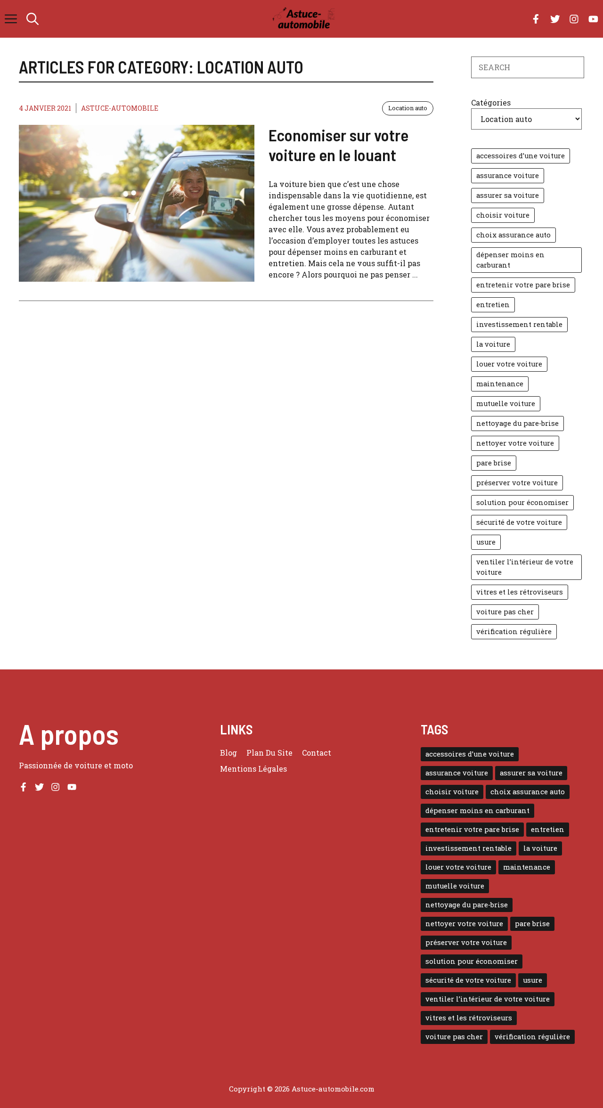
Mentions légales (253, 769)
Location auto (407, 108)
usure (486, 542)
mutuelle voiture (505, 403)
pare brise (493, 462)
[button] (32, 19)
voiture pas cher (505, 611)
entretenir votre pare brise (523, 284)
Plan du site (269, 753)
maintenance (499, 383)
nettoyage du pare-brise (517, 423)
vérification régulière (514, 631)
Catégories (491, 102)
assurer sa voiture (507, 195)
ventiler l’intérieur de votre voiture (524, 567)
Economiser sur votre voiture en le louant (338, 144)
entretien (493, 304)
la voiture (493, 344)
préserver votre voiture (517, 482)
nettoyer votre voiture (515, 443)
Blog (228, 753)
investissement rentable (519, 324)
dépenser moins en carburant (510, 259)
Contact (316, 753)
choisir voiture (503, 215)
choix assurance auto (513, 234)
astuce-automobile (119, 108)
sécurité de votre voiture (519, 522)
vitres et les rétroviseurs (519, 591)
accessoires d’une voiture (520, 155)
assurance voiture (507, 175)
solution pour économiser (522, 502)
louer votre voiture (509, 363)
